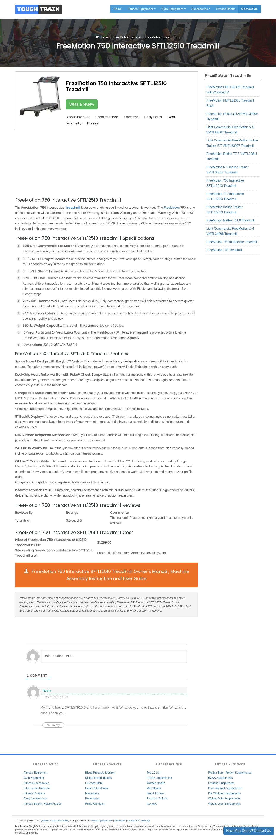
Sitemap (145, 820)
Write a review (81, 104)
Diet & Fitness (156, 793)
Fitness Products (34, 793)
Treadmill (72, 207)
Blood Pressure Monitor (99, 772)
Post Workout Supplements (225, 788)
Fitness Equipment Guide (55, 820)
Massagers (92, 793)
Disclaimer (119, 820)
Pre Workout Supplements (224, 793)
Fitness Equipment (35, 772)
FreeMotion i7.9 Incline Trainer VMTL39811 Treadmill (227, 169)
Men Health (154, 788)
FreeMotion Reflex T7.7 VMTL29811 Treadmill (231, 156)
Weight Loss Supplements (224, 803)
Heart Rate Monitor (97, 788)
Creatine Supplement (221, 783)
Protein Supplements (160, 777)
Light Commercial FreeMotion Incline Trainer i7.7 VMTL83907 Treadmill (232, 142)
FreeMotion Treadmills (161, 37)
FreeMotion (172, 207)
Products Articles (157, 798)
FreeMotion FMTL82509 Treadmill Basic (230, 103)
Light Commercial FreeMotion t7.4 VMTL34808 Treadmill (230, 231)
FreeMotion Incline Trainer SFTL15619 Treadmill (224, 209)
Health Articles (53, 803)
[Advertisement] (106, 163)
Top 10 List (153, 772)
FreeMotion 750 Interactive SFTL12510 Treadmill (225, 183)
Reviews (152, 803)
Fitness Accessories (36, 783)
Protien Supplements (238, 772)
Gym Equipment (34, 777)
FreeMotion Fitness (126, 37)
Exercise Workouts (35, 798)
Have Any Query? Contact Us (248, 830)
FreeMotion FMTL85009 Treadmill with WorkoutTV (230, 89)
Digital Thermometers (98, 777)
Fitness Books (225, 9)
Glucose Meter (94, 783)
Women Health (156, 783)
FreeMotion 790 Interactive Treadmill (231, 242)
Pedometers (92, 798)
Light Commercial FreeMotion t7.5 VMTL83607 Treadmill (230, 129)
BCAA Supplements (220, 777)
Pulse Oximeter (95, 803)
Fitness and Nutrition (37, 788)
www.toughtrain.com (102, 820)
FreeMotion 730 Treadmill (224, 250)
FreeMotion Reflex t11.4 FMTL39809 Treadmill (232, 116)
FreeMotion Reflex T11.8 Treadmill (230, 220)
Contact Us (249, 9)
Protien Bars (216, 772)
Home (117, 9)
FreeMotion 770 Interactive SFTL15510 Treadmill (225, 196)
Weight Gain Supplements (224, 798)
